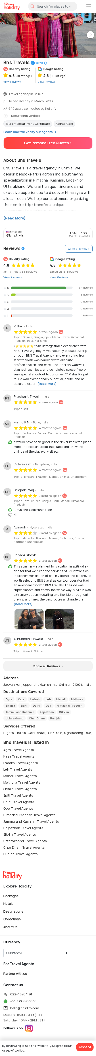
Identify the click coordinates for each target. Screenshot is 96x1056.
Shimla (10, 706)
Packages (11, 896)
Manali (61, 699)
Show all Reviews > (48, 666)
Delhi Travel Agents (18, 802)
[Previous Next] (48, 35)
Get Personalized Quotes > (48, 142)
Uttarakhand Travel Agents (25, 841)
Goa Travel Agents (18, 808)
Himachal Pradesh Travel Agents (29, 815)
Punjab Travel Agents (20, 854)
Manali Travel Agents (20, 776)
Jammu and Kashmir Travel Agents (31, 821)
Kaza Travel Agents (18, 756)
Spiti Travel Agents (18, 795)
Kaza (21, 699)
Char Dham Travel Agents (24, 847)
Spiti (24, 706)
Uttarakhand (14, 718)
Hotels (8, 903)
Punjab (55, 718)
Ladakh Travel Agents (20, 763)
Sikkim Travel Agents (19, 834)
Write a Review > (79, 249)
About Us (10, 927)
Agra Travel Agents (18, 750)
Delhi (36, 706)
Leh (48, 699)
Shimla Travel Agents (20, 789)
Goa (48, 706)
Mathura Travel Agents (21, 782)
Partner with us (15, 973)
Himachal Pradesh (70, 706)
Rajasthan (47, 712)
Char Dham (37, 718)
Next (90, 35)
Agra (9, 699)
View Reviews (12, 277)
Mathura (77, 699)
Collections (12, 919)
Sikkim (64, 712)
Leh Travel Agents (17, 769)
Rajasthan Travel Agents (23, 828)
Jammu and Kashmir (20, 712)
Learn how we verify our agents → (30, 132)
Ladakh (35, 699)
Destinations (13, 911)
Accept (84, 1047)
